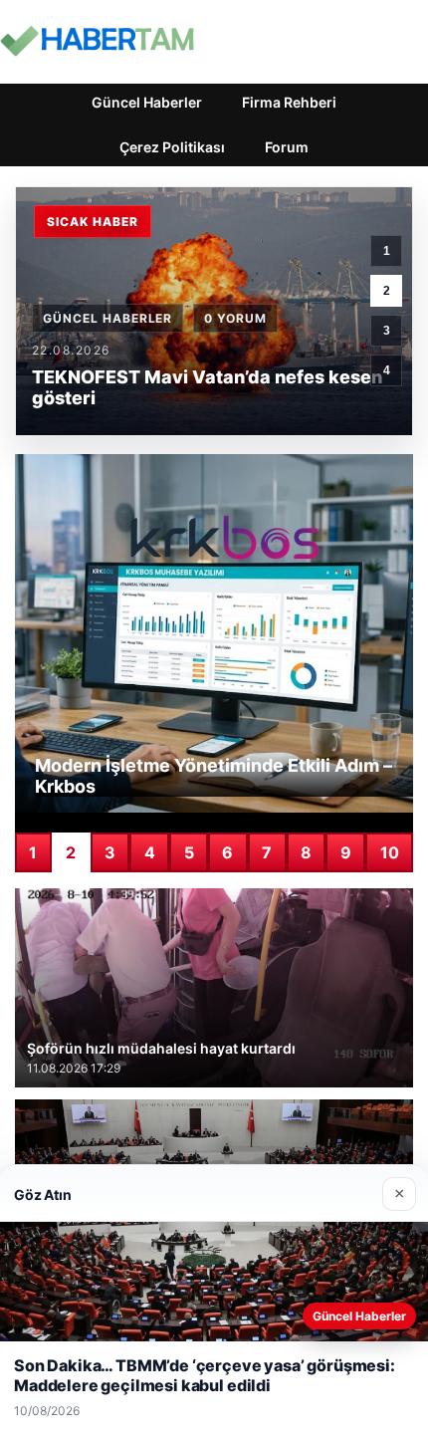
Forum (287, 146)
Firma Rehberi (289, 102)
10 (389, 852)
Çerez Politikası (172, 146)
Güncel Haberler (147, 102)
